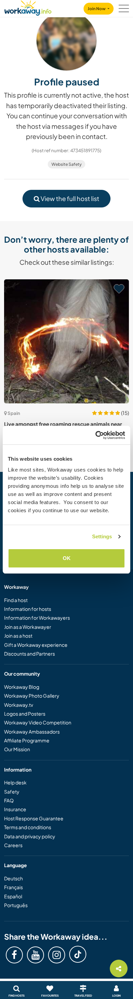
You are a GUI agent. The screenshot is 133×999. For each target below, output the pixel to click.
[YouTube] (35, 954)
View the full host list (69, 198)
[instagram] (56, 954)
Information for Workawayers (37, 618)
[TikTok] (77, 954)
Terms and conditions (27, 827)
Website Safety (66, 164)
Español (13, 896)
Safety (11, 791)
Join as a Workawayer (27, 627)
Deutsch (13, 878)
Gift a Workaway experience (36, 645)
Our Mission (17, 749)
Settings (102, 536)
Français (13, 887)
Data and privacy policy (29, 836)
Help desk (15, 782)
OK (67, 558)
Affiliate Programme (26, 740)
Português (16, 905)
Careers (13, 845)
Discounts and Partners (29, 654)
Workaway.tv (18, 705)
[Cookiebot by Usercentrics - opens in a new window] (95, 435)
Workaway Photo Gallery (31, 696)
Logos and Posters (24, 714)
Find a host (16, 600)
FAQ (9, 800)
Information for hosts (27, 609)
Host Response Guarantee (33, 818)
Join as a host (18, 636)
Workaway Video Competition (37, 722)
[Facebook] (14, 954)
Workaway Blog (21, 687)
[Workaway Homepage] (28, 7)
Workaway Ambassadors (32, 731)
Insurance (15, 809)
